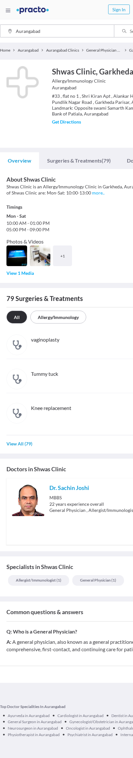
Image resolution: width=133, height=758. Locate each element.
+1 (62, 256)
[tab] (19, 160)
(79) (79, 160)
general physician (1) (98, 580)
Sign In (119, 9)
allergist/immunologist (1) (38, 580)
